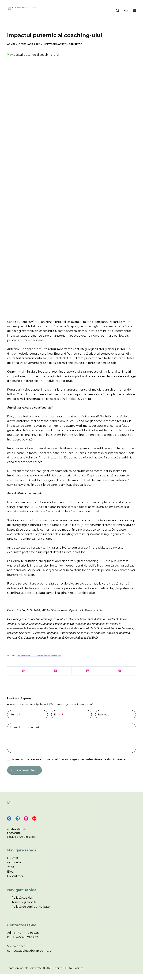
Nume (15, 714)
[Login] (125, 10)
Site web (103, 714)
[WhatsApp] (120, 671)
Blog (10, 871)
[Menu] (134, 10)
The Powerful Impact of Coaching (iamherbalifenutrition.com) (39, 655)
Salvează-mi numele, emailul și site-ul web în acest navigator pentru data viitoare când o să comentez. (69, 759)
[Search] (117, 10)
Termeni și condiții (24, 902)
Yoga (10, 867)
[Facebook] (23, 671)
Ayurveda (14, 862)
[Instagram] (26, 818)
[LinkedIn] (88, 671)
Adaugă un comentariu (26, 727)
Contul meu (15, 876)
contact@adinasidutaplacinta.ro (29, 950)
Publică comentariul (24, 770)
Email (58, 714)
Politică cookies (22, 897)
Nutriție (76, 44)
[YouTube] (34, 818)
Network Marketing (57, 44)
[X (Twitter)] (55, 671)
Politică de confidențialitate (31, 906)
